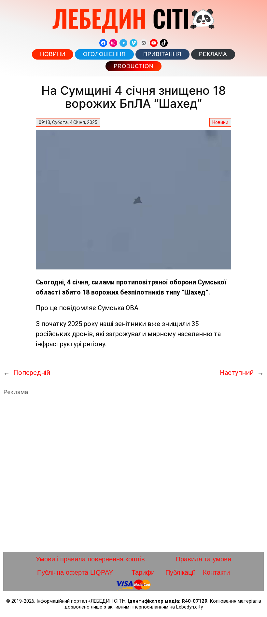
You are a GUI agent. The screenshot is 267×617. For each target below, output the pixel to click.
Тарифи (143, 572)
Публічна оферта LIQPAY (75, 572)
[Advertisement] (133, 474)
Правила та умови (203, 559)
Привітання (162, 54)
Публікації (180, 572)
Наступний (237, 373)
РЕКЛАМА (213, 54)
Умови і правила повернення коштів (90, 559)
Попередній (31, 373)
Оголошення (104, 54)
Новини (52, 54)
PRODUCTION (133, 66)
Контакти (216, 572)
